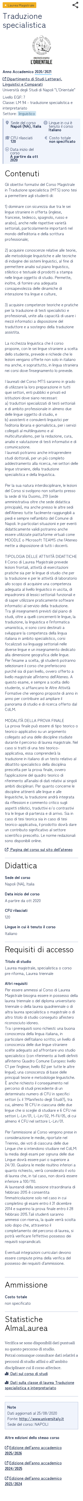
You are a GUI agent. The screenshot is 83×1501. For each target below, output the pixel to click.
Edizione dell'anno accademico (33, 1450)
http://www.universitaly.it (41, 1418)
